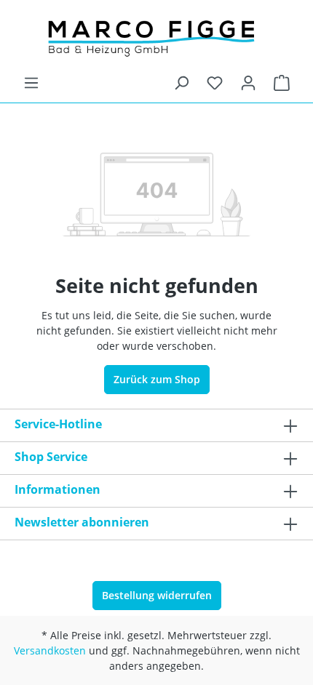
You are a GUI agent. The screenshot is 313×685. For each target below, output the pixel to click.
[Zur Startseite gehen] (156, 37)
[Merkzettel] (214, 83)
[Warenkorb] (281, 83)
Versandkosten (50, 650)
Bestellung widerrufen (157, 595)
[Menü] (31, 83)
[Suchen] (181, 83)
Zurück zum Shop (157, 379)
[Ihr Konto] (248, 83)
